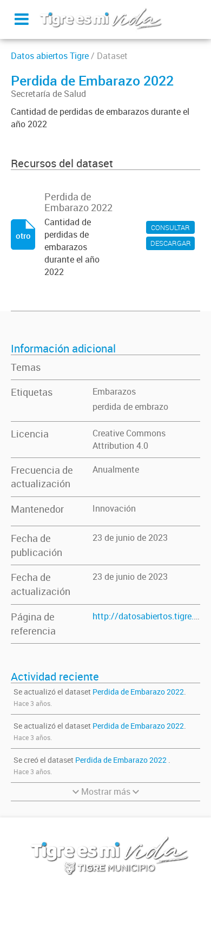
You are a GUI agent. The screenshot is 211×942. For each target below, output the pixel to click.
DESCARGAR (170, 243)
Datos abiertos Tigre (50, 56)
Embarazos (114, 391)
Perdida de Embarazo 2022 (138, 691)
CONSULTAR (170, 227)
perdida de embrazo (130, 407)
